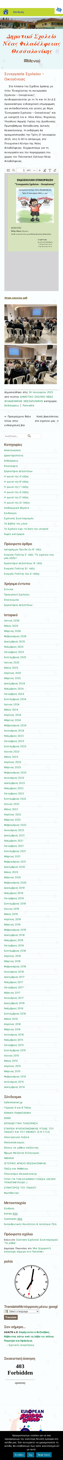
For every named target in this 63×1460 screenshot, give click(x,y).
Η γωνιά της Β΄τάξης (16, 481)
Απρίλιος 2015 (12, 1066)
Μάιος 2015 (11, 1060)
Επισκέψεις (11, 466)
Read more (44, 1454)
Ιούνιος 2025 (11, 662)
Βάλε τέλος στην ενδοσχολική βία (17, 421)
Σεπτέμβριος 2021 (15, 851)
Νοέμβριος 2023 (14, 735)
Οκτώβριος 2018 (14, 945)
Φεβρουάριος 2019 (15, 929)
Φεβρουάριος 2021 (15, 861)
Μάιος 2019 (11, 914)
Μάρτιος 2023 (12, 767)
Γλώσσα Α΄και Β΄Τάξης (17, 1107)
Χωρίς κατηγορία (14, 534)
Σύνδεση (18, 11)
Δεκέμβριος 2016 (14, 1003)
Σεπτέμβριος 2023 (15, 746)
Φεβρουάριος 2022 (15, 825)
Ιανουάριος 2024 (14, 730)
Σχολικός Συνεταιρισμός (19, 518)
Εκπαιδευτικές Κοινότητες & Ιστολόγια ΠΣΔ (30, 1224)
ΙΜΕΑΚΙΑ (9, 1158)
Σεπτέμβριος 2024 (15, 699)
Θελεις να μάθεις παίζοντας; (21, 1147)
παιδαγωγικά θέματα (16, 507)
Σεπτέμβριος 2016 (15, 1013)
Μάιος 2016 (11, 1018)
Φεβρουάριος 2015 (15, 1076)
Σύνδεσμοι (10, 513)
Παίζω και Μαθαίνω (16, 1168)
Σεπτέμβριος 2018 (15, 950)
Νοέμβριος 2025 (13, 646)
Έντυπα (8, 589)
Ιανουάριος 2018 (14, 971)
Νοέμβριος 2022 (13, 788)
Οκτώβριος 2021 (14, 846)
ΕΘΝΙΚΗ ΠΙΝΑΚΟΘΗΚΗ (17, 1112)
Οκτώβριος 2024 (14, 694)
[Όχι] (58, 1445)
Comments (13, 1219)
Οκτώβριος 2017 (14, 987)
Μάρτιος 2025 (12, 678)
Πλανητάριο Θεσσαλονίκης (20, 1173)
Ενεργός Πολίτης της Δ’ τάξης (22, 573)
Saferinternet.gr (13, 1102)
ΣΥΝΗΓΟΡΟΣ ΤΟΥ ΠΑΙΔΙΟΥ (20, 1187)
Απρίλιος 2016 (12, 1024)
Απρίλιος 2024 (12, 714)
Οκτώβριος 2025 (14, 652)
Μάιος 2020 (11, 872)
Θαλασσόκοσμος (14, 1142)
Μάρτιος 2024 (12, 720)
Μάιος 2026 (11, 625)
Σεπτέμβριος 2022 (15, 798)
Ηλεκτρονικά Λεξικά (16, 1137)
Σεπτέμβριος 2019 (15, 903)
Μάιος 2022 (11, 809)
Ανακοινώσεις (12, 450)
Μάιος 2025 (11, 667)
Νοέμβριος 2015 (13, 1039)
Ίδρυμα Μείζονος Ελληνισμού (21, 1152)
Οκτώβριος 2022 (14, 793)
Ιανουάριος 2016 (14, 1034)
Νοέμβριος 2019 (13, 893)
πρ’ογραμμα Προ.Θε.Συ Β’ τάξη (22, 549)
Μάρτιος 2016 (12, 1029)
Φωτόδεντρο (11, 1192)
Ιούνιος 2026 (12, 620)
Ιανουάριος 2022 (14, 830)
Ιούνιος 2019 (11, 908)
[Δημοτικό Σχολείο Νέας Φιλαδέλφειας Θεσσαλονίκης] (31, 27)
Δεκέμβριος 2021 (14, 835)
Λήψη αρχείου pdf (15, 297)
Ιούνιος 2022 (11, 804)
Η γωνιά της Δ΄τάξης (16, 492)
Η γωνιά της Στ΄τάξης (17, 502)
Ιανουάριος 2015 (14, 1081)
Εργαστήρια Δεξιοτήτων (18, 471)
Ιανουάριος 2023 (14, 777)
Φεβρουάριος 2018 (15, 966)
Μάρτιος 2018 (12, 961)
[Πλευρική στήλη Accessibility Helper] (59, 10)
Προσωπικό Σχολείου (17, 594)
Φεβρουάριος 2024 (15, 725)
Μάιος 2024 (11, 709)
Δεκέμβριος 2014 (14, 1087)
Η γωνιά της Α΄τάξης (16, 476)
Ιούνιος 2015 (11, 1055)
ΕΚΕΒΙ (7, 1118)
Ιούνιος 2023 (12, 751)
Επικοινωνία (11, 599)
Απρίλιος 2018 (12, 956)
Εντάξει (19, 1454)
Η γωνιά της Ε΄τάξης (16, 497)
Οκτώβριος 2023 (14, 741)
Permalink (28, 405)
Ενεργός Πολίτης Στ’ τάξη (19, 568)
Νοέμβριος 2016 (13, 1008)
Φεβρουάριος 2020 (15, 882)
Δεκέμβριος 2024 (14, 683)
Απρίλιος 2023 (12, 762)
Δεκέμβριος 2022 (14, 783)
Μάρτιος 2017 (12, 992)
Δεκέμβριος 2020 (14, 866)
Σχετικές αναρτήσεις (21, 1345)
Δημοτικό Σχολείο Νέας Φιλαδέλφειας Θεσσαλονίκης (31, 43)
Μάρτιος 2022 (12, 819)
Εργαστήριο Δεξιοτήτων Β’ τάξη (23, 563)
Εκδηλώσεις (11, 405)
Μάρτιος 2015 (12, 1071)
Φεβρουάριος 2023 (15, 772)
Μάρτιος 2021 (12, 856)
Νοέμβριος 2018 (13, 940)
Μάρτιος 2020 (12, 877)
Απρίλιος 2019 (12, 919)
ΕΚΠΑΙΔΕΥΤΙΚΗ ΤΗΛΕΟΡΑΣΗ (21, 1123)
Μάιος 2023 (11, 756)
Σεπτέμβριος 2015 (15, 1050)
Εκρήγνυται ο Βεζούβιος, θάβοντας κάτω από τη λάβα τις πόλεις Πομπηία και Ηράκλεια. (29, 1336)
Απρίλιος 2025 (12, 673)
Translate (10, 1317)
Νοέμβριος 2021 (13, 840)
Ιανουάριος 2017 (14, 998)
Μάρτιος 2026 (12, 631)
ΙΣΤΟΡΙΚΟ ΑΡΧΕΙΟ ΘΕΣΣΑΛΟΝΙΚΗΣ (25, 1163)
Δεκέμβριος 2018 (14, 935)
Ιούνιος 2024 (12, 704)
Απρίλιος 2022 (12, 814)
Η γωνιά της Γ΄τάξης (16, 487)
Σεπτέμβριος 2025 (15, 657)
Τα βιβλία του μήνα (15, 523)
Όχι (31, 1454)
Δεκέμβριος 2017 (14, 977)
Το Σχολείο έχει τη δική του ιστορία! (26, 528)
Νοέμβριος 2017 (13, 982)
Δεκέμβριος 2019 (14, 887)
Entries (11, 1213)
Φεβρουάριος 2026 (15, 636)
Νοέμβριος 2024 (14, 688)
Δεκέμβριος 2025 (14, 641)
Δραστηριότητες (13, 455)
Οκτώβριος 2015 (14, 1045)
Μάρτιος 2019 (12, 924)
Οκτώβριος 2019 (14, 898)
